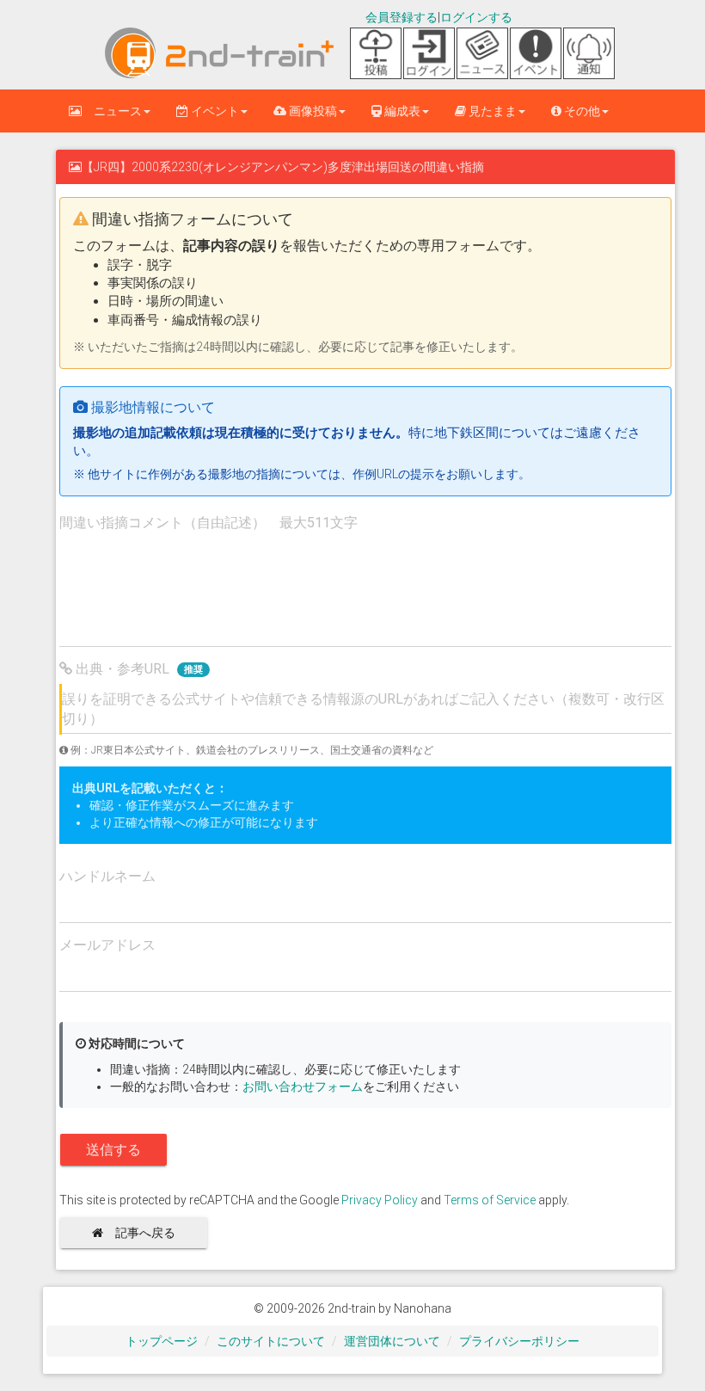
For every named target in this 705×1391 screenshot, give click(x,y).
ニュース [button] (112, 111)
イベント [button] (213, 111)
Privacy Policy (379, 1200)
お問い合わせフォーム (302, 1086)
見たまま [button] (491, 111)
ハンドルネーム (107, 876)
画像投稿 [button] (311, 111)
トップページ (162, 1341)
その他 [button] (580, 111)
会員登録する (401, 17)
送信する (113, 1150)
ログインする (476, 17)
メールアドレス (107, 945)
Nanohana (422, 1308)
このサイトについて (271, 1341)
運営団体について (392, 1341)
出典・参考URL (137, 669)
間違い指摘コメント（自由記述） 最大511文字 (208, 522)
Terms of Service (490, 1200)
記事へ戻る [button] (145, 1233)
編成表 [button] (401, 111)
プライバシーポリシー (519, 1341)
